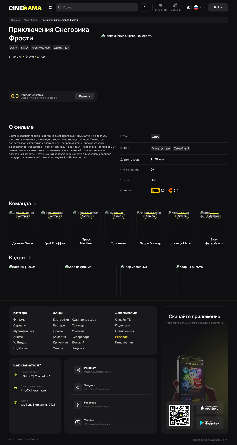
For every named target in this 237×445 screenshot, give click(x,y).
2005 (13, 48)
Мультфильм (31, 20)
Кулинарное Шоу (84, 319)
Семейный (61, 48)
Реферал (121, 337)
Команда (20, 203)
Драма (58, 331)
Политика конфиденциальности (210, 439)
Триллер (78, 325)
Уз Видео (19, 342)
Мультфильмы (23, 331)
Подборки (175, 10)
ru (201, 7)
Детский (78, 342)
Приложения (124, 331)
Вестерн (59, 325)
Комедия (59, 337)
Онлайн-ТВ (123, 319)
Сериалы (19, 325)
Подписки (122, 325)
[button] (35, 281)
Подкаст (78, 348)
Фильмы (15, 20)
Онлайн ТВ (161, 10)
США (24, 48)
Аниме (18, 337)
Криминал (60, 342)
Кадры (17, 257)
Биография (61, 319)
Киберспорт (80, 337)
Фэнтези (78, 331)
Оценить (84, 96)
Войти (218, 7)
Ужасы (58, 348)
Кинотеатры (124, 342)
